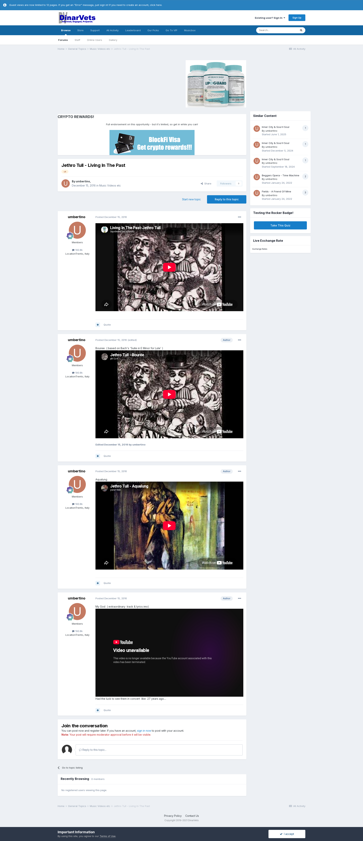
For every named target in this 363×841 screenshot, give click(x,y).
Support (95, 30)
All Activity (112, 30)
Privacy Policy (173, 815)
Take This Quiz (280, 225)
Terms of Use (108, 836)
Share (207, 183)
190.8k (78, 249)
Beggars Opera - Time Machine (280, 175)
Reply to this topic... (94, 749)
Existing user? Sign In (269, 17)
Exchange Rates (259, 249)
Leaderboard (133, 30)
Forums (63, 39)
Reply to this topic (227, 199)
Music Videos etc (110, 185)
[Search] (301, 30)
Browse (66, 30)
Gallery (113, 39)
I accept (288, 834)
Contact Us (192, 815)
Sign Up (296, 17)
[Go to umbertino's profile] (65, 183)
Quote (107, 324)
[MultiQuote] (97, 325)
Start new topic (191, 199)
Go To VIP (171, 30)
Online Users (94, 39)
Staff (77, 39)
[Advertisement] (89, 83)
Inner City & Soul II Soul (275, 126)
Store (80, 30)
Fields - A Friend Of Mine (276, 191)
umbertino (83, 181)
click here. (156, 4)
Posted (111, 216)
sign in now (144, 730)
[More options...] (239, 217)
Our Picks (153, 30)
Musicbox (189, 30)
